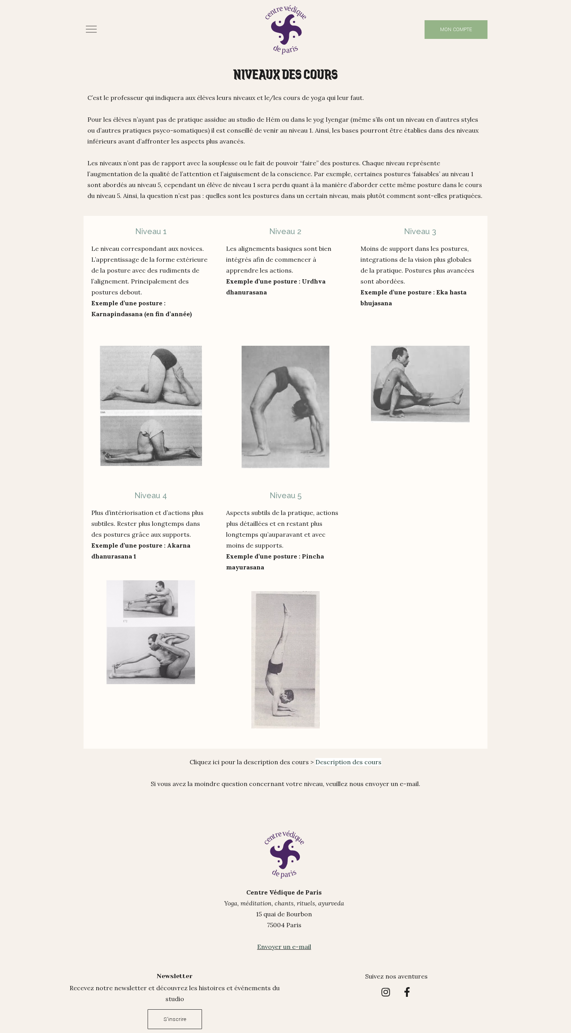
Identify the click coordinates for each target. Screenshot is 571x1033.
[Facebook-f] (407, 992)
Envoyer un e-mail (284, 947)
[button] (94, 29)
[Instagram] (385, 992)
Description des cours (348, 762)
